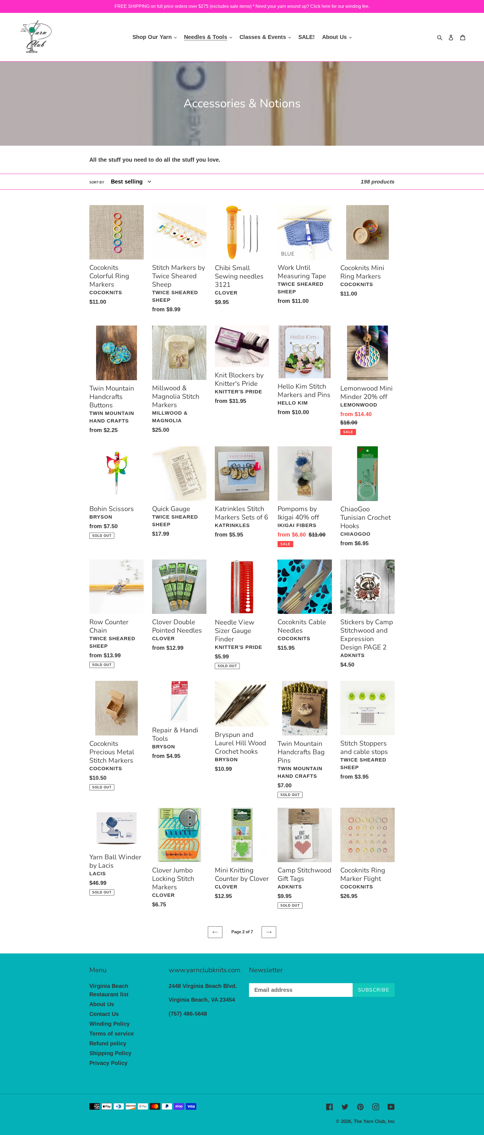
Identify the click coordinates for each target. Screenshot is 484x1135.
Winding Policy (109, 1024)
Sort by (96, 182)
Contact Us (104, 1014)
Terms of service (111, 1033)
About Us (101, 1004)
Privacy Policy (108, 1063)
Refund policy (107, 1043)
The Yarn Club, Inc (374, 1121)
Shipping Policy (110, 1053)
